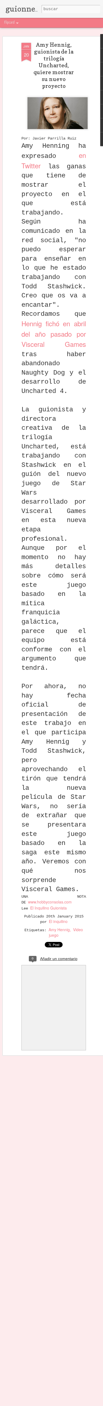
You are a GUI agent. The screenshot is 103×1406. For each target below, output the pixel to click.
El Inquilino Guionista (48, 908)
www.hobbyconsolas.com (50, 902)
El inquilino (58, 921)
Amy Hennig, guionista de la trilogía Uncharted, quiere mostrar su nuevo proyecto (54, 65)
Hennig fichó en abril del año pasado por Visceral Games (53, 334)
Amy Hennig (59, 929)
